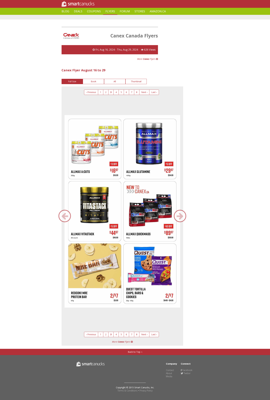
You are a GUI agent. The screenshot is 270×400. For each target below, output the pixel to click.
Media (169, 376)
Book (93, 81)
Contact (170, 370)
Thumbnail (136, 81)
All (115, 81)
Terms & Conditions (128, 390)
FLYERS (110, 11)
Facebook (187, 370)
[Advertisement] (118, 17)
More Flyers (146, 58)
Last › (154, 92)
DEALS (78, 11)
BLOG (65, 11)
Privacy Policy (146, 390)
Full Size (72, 81)
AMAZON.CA (158, 11)
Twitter (186, 373)
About (169, 373)
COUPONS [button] (94, 11)
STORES (140, 11)
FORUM (125, 11)
